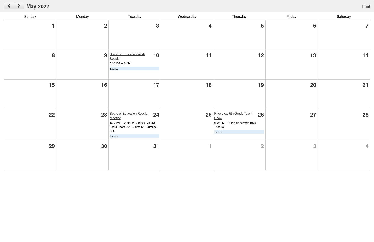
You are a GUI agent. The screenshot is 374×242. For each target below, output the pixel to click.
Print (366, 6)
